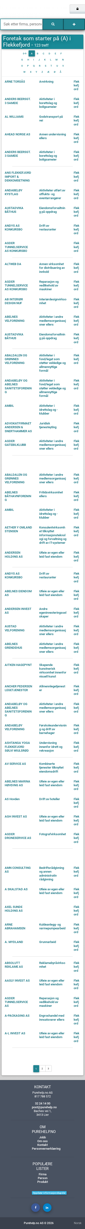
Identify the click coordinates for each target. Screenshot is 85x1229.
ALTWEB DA (13, 264)
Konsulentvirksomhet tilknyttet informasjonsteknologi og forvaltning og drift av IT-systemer (52, 535)
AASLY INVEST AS (17, 980)
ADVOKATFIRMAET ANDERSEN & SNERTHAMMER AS (18, 427)
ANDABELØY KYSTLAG (13, 192)
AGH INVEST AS (16, 816)
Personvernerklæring (46, 1148)
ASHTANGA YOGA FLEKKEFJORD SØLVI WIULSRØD (17, 746)
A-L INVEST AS (15, 1033)
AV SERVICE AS (15, 764)
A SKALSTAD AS (16, 889)
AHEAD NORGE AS (17, 134)
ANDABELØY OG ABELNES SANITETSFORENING (18, 386)
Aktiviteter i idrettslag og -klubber (48, 409)
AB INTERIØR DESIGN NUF (14, 301)
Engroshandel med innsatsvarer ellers (51, 1017)
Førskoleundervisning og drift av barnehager (53, 729)
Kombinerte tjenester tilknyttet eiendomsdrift (51, 767)
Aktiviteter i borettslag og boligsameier (48, 103)
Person (42, 1178)
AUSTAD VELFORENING (15, 628)
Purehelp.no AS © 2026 (39, 1223)
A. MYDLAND (14, 942)
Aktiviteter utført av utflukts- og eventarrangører (52, 194)
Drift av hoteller (49, 799)
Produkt (42, 1182)
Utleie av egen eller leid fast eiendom (51, 554)
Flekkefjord (76, 85)
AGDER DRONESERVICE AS (18, 836)
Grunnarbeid (47, 942)
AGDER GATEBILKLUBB (15, 443)
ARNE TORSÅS (15, 81)
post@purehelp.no (44, 1107)
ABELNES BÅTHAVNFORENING (18, 496)
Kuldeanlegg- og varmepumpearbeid (52, 926)
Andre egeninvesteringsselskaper (52, 612)
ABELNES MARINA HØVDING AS (17, 783)
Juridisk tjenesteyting (47, 425)
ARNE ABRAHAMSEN (15, 926)
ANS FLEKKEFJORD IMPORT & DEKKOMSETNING (18, 176)
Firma (43, 1174)
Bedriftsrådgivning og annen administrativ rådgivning (51, 873)
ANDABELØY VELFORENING (15, 727)
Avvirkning (46, 81)
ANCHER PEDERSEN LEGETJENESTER (18, 688)
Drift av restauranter (47, 227)
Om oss (42, 1141)
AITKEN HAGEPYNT (18, 665)
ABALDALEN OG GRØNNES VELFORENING (16, 359)
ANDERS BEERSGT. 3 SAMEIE (18, 101)
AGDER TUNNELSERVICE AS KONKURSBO (16, 247)
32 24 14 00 (42, 1103)
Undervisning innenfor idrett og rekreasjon (50, 746)
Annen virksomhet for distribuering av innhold (52, 268)
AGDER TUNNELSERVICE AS (16, 1002)
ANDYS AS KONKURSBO (13, 227)
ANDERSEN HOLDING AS (14, 554)
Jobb (42, 1137)
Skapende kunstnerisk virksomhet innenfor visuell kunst (52, 670)
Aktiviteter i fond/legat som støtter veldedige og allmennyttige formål (52, 363)
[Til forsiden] (17, 9)
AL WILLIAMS (14, 116)
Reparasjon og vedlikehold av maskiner (49, 285)
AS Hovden (12, 799)
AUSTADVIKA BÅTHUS (14, 210)
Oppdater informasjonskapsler (49, 1193)
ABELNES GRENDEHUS (13, 645)
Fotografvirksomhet (52, 834)
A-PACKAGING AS (17, 1015)
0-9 (24, 53)
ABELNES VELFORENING (15, 318)
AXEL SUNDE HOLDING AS (14, 908)
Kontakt (42, 1145)
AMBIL (9, 405)
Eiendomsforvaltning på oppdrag (52, 210)
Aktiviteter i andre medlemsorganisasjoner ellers (52, 320)
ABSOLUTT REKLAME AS (14, 964)
